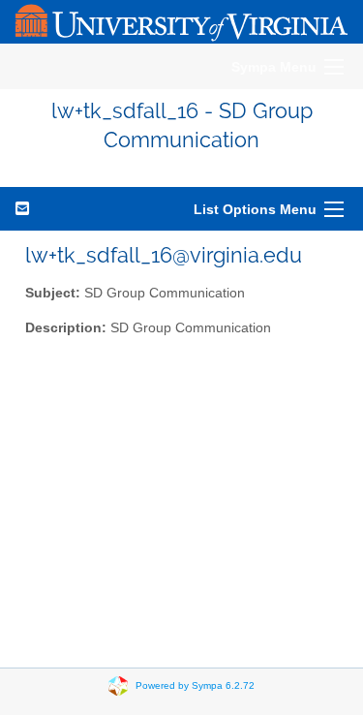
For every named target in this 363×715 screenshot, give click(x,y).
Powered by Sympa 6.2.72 (195, 684)
